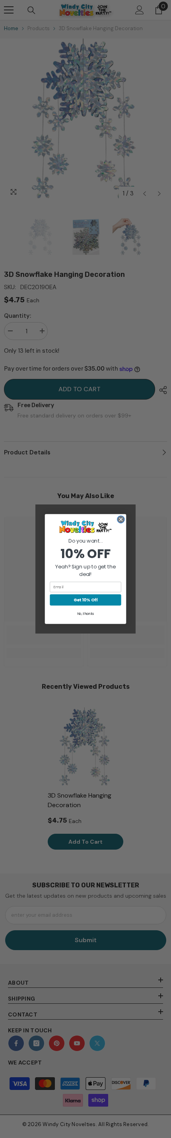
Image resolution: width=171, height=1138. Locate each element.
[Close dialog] (120, 519)
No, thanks (85, 613)
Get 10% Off (86, 600)
